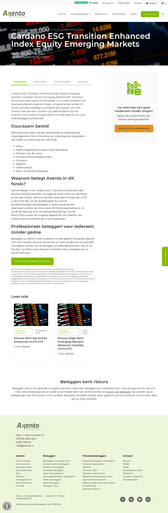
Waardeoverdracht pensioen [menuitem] (98, 476)
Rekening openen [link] (150, 14)
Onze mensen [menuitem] (23, 461)
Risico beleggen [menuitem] (51, 483)
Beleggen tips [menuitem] (50, 486)
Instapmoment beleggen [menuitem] (56, 464)
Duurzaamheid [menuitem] (24, 470)
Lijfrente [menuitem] (87, 467)
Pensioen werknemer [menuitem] (94, 473)
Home (13, 30)
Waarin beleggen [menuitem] (52, 479)
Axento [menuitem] (20, 455)
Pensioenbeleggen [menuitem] (94, 455)
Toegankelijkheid (23, 498)
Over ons (62, 14)
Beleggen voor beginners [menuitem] (56, 461)
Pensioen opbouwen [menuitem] (93, 464)
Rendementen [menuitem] (24, 467)
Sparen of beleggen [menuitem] (53, 467)
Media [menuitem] (126, 464)
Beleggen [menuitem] (49, 455)
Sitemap (61, 496)
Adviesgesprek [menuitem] (23, 479)
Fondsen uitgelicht (24, 30)
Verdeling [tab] (83, 81)
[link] (15, 13)
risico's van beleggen (118, 391)
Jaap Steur (38, 53)
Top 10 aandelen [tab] (62, 81)
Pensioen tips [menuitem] (89, 486)
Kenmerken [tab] (40, 81)
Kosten (133, 14)
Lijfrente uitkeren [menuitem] (92, 489)
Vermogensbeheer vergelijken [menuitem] (59, 476)
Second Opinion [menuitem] (24, 483)
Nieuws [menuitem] (126, 461)
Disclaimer (50, 496)
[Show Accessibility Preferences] (7, 506)
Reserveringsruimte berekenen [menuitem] (99, 483)
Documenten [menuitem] (23, 464)
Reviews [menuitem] (20, 476)
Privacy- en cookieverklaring (29, 496)
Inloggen (152, 3)
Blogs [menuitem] (126, 467)
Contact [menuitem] (20, 486)
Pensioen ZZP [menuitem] (90, 470)
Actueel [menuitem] (128, 455)
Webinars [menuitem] (128, 473)
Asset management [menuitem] (53, 473)
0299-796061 (124, 3)
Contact (138, 3)
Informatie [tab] (20, 81)
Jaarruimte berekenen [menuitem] (94, 479)
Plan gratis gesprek (165, 257)
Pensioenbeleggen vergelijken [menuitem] (99, 461)
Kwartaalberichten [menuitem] (132, 470)
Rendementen (119, 14)
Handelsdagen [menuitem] (130, 479)
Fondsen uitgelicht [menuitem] (133, 476)
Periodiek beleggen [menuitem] (53, 470)
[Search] (163, 14)
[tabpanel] (52, 154)
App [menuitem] (18, 473)
